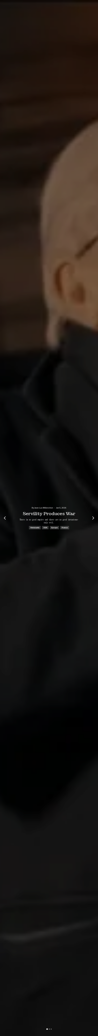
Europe (54, 528)
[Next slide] (93, 518)
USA (45, 528)
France (65, 528)
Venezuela (34, 528)
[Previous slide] (5, 518)
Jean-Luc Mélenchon (43, 508)
